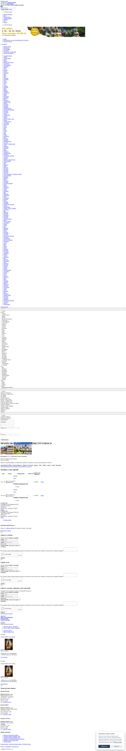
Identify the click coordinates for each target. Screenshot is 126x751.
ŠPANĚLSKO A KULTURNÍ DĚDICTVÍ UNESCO (16, 40)
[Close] (3, 623)
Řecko (5, 99)
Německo (6, 91)
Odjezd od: (3, 428)
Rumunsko (6, 100)
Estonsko (6, 70)
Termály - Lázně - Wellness (10, 208)
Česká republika (7, 65)
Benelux (5, 61)
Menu (10, 9)
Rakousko (6, 98)
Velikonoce (6, 253)
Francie (5, 71)
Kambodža (6, 79)
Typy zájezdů (4, 44)
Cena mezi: (3, 422)
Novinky (6, 266)
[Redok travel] (4, 1)
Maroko (5, 90)
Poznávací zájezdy (8, 55)
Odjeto (42, 482)
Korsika (5, 82)
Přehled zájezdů (7, 46)
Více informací (4, 657)
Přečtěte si (6, 19)
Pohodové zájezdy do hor (9, 159)
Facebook (8, 466)
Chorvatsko (6, 66)
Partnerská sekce (4, 744)
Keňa (5, 80)
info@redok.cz (10, 3)
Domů (5, 39)
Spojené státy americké (9, 109)
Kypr (5, 83)
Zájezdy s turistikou (8, 240)
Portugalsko (6, 96)
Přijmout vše (104, 746)
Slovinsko (6, 105)
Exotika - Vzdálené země (9, 144)
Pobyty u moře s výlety (9, 119)
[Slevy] (43, 36)
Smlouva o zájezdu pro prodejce (11, 735)
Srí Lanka (6, 111)
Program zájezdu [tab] (7, 520)
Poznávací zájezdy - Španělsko (11, 626)
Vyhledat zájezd (4, 307)
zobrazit (15, 476)
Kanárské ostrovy (8, 108)
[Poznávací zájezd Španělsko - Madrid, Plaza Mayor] (7, 453)
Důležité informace (8, 14)
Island (5, 75)
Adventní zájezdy (8, 219)
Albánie (5, 57)
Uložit (16, 466)
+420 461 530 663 (10, 528)
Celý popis (29, 466)
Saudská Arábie (7, 102)
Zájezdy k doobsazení (9, 53)
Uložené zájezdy (8, 12)
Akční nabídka (7, 49)
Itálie (5, 77)
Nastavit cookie (118, 742)
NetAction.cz (15, 746)
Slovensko (6, 104)
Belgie (5, 59)
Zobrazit (2, 649)
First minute (6, 48)
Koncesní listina (7, 741)
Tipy (5, 21)
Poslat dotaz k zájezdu (6, 530)
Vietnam (5, 117)
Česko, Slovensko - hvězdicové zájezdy (13, 174)
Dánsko (5, 67)
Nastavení (116, 746)
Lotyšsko (6, 86)
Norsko (5, 94)
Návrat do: (3, 434)
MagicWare (8, 746)
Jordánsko (6, 78)
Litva (5, 84)
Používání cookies (26, 744)
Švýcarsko (6, 112)
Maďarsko (6, 87)
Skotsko (5, 103)
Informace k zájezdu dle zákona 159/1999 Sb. (14, 739)
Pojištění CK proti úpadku (10, 740)
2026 (19, 736)
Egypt (5, 69)
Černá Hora (6, 63)
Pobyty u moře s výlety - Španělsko (12, 628)
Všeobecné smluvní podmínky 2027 (12, 737)
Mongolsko (6, 151)
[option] (5, 311)
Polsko (5, 95)
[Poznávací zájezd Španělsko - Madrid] (23, 453)
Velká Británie (7, 115)
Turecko (5, 113)
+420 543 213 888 (7, 714)
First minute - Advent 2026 (10, 52)
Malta (5, 88)
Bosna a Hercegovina (8, 62)
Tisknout (24, 466)
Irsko (5, 74)
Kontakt (5, 22)
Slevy (5, 15)
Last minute (6, 50)
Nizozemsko (6, 92)
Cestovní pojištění (8, 18)
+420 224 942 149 (7, 702)
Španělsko (6, 107)
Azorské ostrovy (7, 58)
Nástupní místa (7, 17)
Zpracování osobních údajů (15, 744)
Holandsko (6, 73)
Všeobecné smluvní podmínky (11, 736)
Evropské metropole (8, 183)
